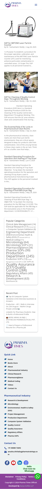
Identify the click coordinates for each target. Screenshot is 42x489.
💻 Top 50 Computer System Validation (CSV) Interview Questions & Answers (21, 298)
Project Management (16, 414)
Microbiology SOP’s (19, 245)
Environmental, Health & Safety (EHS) (19, 236)
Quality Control (16, 269)
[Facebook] (7, 462)
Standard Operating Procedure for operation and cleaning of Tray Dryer (20, 157)
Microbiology (17, 242)
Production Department (20, 254)
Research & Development (17, 277)
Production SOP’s (16, 259)
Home (10, 359)
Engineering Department (20, 233)
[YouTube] (13, 462)
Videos (10, 385)
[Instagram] (26, 462)
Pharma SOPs (18, 250)
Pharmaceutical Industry (18, 370)
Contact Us (12, 388)
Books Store (13, 363)
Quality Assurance (15, 429)
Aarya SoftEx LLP (27, 486)
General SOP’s (25, 237)
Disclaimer (9, 477)
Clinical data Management (21, 224)
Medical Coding (15, 239)
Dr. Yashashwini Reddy (15, 47)
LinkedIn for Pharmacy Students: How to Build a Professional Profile (20, 313)
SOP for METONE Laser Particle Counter (17, 44)
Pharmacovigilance (19, 247)
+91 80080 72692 (14, 448)
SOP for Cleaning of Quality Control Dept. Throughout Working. (19, 98)
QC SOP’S (28, 262)
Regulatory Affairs (19, 273)
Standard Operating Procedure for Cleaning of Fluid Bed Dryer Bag (19, 189)
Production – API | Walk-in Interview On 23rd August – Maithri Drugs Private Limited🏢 (20, 306)
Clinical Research (17, 226)
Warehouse (11, 281)
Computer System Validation (22, 229)
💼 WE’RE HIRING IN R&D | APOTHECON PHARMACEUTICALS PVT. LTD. (20, 319)
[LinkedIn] (19, 462)
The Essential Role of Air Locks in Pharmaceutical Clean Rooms (18, 127)
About (10, 367)
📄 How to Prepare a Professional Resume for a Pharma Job (19, 326)
